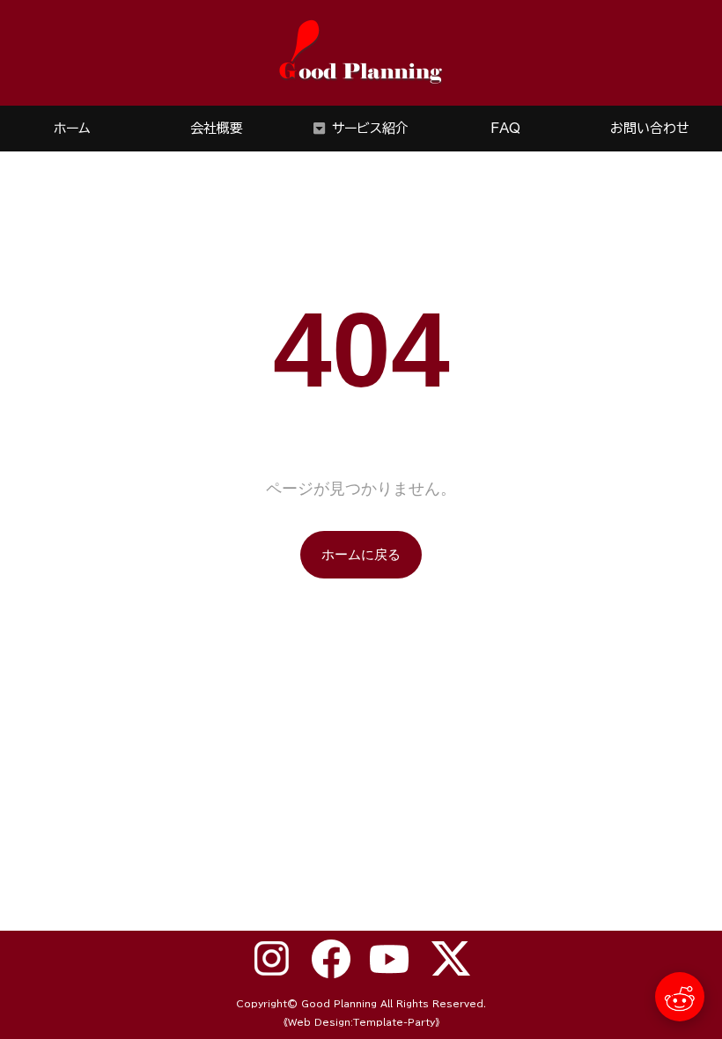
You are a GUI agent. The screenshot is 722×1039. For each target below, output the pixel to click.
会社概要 (216, 128)
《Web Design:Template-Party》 (361, 1022)
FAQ (505, 128)
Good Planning (339, 1003)
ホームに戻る (361, 554)
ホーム (72, 128)
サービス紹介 (370, 128)
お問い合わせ (649, 128)
